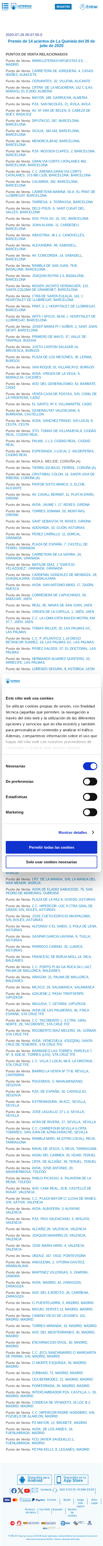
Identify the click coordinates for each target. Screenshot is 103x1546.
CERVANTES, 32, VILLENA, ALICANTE (61, 81)
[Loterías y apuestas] (21, 8)
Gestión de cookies (72, 1512)
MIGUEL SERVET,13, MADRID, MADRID (62, 1309)
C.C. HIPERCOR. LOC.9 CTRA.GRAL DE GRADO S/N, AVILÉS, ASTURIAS (49, 908)
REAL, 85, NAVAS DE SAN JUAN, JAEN (62, 605)
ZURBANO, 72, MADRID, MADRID (57, 1373)
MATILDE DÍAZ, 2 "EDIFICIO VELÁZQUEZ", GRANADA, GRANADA (40, 566)
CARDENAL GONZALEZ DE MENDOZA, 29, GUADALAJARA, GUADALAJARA (51, 576)
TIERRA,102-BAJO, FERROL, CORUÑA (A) (64, 468)
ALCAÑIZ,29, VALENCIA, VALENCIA (59, 1229)
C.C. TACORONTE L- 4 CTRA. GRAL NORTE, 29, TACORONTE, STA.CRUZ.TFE (46, 1022)
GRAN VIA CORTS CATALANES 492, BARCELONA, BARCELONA (46, 163)
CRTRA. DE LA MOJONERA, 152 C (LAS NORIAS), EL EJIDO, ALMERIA (49, 89)
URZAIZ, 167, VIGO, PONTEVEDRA (59, 1256)
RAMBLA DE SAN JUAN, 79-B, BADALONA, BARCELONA (42, 267)
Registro (63, 6)
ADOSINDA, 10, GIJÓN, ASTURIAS (58, 528)
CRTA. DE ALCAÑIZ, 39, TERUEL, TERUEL (64, 1162)
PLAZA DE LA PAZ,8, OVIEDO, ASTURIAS (64, 899)
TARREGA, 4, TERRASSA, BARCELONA (62, 202)
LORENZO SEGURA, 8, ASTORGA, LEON (63, 669)
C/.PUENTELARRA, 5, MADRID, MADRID (63, 1303)
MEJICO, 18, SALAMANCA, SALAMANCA (63, 987)
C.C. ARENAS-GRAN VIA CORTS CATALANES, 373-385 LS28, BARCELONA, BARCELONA (48, 173)
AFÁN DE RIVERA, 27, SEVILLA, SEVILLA (64, 1122)
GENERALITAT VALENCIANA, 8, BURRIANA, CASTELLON (43, 412)
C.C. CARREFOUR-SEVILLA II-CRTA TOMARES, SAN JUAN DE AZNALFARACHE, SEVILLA (47, 1130)
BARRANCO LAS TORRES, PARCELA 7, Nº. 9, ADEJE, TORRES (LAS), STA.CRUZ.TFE (49, 1053)
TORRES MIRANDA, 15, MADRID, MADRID (64, 1326)
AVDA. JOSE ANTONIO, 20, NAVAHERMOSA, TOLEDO (40, 1170)
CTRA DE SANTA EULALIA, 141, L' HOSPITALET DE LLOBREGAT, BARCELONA (45, 298)
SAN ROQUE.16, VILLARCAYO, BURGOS (63, 367)
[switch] (90, 782)
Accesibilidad (58, 1509)
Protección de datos (31, 1511)
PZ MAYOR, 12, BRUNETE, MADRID (59, 1423)
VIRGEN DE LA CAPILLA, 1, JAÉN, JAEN (63, 612)
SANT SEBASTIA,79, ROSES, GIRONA (61, 521)
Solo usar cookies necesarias (51, 862)
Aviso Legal (94, 1501)
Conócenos (53, 1499)
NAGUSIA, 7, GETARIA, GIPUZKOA (59, 1004)
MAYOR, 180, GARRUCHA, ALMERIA (60, 98)
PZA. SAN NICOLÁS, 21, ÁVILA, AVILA (61, 104)
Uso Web (45, 1509)
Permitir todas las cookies (51, 847)
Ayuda (66, 1499)
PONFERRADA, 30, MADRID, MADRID (61, 1386)
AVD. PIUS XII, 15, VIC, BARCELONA (60, 218)
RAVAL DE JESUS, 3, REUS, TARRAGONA (64, 1149)
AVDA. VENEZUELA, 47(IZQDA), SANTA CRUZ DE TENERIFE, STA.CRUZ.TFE (49, 1042)
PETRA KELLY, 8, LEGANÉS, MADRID (60, 1449)
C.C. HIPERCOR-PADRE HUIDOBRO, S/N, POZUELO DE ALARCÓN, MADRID (50, 1414)
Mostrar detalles (72, 832)
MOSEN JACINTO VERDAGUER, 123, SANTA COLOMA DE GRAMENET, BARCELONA (47, 288)
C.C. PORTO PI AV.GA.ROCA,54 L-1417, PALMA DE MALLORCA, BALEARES (49, 969)
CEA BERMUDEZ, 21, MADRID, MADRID (62, 1379)
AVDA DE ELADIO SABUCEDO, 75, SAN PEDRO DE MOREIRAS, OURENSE (49, 891)
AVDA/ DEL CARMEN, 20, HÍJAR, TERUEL (64, 1155)
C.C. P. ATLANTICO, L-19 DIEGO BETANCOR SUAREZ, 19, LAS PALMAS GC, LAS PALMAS (50, 640)
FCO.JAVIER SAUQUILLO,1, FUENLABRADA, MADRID (40, 1441)
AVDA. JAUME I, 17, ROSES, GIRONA (61, 505)
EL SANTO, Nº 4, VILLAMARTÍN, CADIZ (62, 404)
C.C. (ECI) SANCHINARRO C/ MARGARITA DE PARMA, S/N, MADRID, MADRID (51, 1354)
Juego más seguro (80, 1503)
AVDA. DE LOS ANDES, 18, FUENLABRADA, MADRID (39, 1431)
